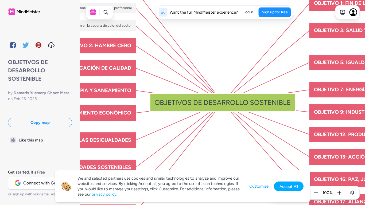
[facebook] (13, 45)
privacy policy (104, 194)
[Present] (342, 12)
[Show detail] (352, 193)
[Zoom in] (339, 193)
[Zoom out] (315, 193)
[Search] (105, 12)
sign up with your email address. (38, 194)
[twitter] (25, 45)
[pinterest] (38, 45)
